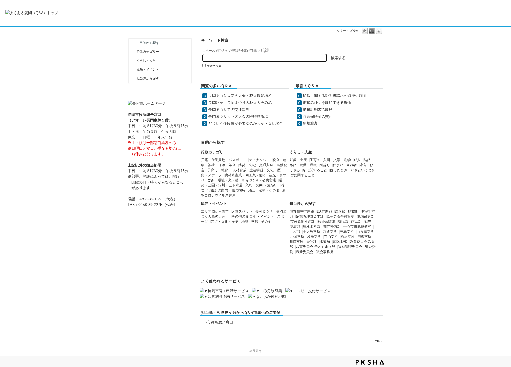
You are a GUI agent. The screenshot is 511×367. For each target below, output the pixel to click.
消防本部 (340, 242)
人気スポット (242, 211)
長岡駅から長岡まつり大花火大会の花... (241, 102)
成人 (357, 160)
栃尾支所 (348, 237)
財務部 (353, 211)
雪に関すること (302, 175)
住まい (338, 165)
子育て (315, 160)
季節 (254, 221)
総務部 (340, 211)
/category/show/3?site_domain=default (133, 51)
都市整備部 (331, 227)
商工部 (356, 221)
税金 (276, 160)
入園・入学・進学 (337, 160)
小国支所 (297, 237)
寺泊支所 (331, 237)
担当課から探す (148, 78)
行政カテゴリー (148, 52)
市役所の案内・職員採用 (226, 190)
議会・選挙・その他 (263, 190)
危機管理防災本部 (310, 216)
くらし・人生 (146, 60)
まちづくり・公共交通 (258, 180)
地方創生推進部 (302, 211)
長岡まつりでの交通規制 (228, 109)
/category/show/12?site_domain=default (133, 60)
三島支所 (347, 232)
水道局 (325, 242)
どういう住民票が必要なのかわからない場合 (245, 123)
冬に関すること (315, 170)
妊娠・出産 (298, 160)
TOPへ (377, 341)
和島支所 (314, 237)
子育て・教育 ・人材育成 (226, 170)
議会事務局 (324, 252)
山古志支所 (365, 232)
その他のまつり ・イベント (253, 216)
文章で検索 (214, 66)
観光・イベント (148, 69)
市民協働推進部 (302, 221)
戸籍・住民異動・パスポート (223, 160)
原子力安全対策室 (340, 216)
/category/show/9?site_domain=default (133, 78)
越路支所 (330, 232)
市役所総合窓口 (220, 322)
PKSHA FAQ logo (370, 362)
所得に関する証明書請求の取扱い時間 (334, 95)
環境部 (343, 221)
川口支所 (296, 242)
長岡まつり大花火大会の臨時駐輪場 (238, 116)
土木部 (295, 232)
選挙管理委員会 (350, 247)
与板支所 (364, 237)
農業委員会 (304, 252)
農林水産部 (311, 227)
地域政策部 (365, 216)
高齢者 (351, 165)
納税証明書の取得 (318, 109)
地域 (244, 221)
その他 (266, 221)
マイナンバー (259, 160)
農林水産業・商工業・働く (245, 175)
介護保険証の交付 (318, 116)
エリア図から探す (215, 211)
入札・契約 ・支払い (261, 185)
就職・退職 (308, 165)
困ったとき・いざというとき (352, 170)
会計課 (311, 242)
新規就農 (310, 123)
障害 (363, 165)
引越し (325, 165)
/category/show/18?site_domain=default (133, 69)
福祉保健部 (326, 221)
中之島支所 (311, 232)
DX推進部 (324, 211)
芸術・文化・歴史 (224, 221)
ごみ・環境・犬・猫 (222, 180)
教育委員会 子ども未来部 (315, 247)
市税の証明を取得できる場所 (327, 102)
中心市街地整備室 (357, 227)
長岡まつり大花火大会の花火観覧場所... (241, 95)
